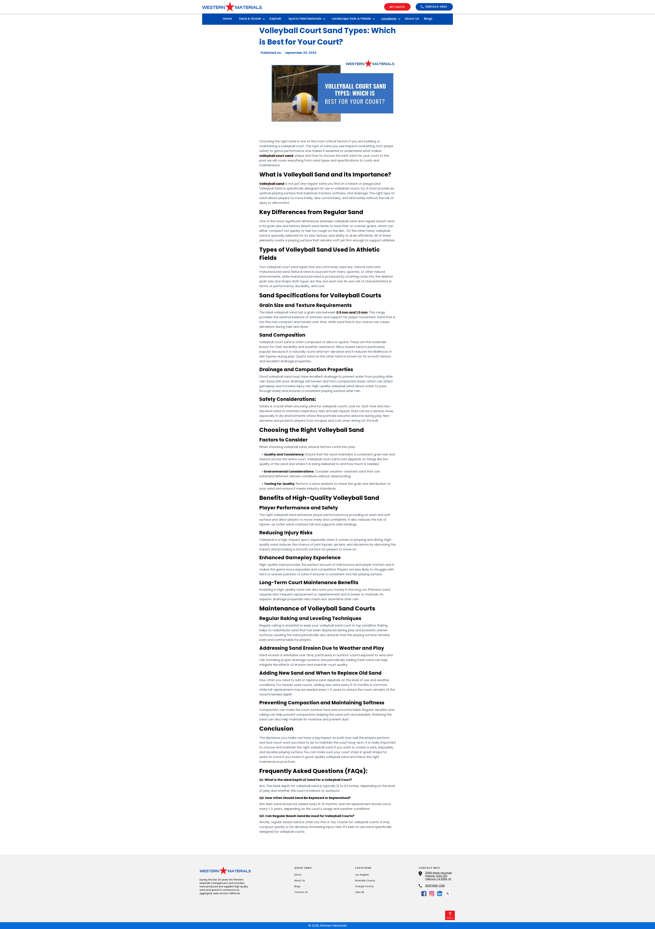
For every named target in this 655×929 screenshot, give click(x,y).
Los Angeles (362, 874)
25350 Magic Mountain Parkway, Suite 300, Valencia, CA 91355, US (438, 876)
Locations (388, 18)
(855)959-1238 (435, 886)
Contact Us (301, 892)
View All (359, 892)
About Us (412, 19)
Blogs (428, 19)
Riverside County (365, 880)
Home (227, 19)
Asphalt (275, 19)
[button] (250, 19)
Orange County (364, 886)
